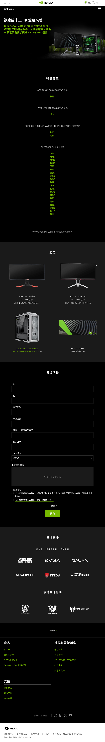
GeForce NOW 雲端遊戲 (15, 665)
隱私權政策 (9, 733)
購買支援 (8, 693)
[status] (85, 3)
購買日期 (16, 442)
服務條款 (35, 733)
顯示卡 (7, 649)
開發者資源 (59, 670)
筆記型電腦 (9, 655)
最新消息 (58, 649)
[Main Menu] (5, 3)
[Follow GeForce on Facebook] (51, 715)
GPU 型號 (17, 453)
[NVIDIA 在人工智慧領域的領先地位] (46, 3)
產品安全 (67, 733)
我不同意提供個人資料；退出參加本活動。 (34, 500)
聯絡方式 (78, 733)
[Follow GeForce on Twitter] (65, 715)
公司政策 (56, 733)
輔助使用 (46, 733)
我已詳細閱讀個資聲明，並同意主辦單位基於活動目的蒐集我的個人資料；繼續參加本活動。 (53, 495)
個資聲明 (16, 489)
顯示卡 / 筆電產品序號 (22, 430)
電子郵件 (16, 407)
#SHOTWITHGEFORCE (65, 660)
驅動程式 (8, 688)
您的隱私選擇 (23, 733)
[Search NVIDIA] (10, 2)
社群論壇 (58, 655)
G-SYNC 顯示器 (11, 660)
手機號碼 (16, 418)
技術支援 (8, 698)
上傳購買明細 (18, 464)
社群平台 (58, 665)
